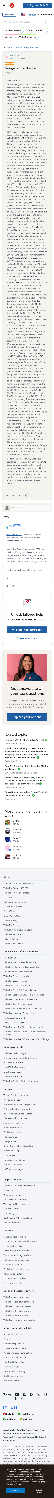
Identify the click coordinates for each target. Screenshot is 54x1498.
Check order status (12, 1072)
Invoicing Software (12, 1380)
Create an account (27, 638)
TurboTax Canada (11, 925)
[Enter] (5, 22)
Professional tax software (14, 1348)
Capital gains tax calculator (15, 1269)
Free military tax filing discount (17, 971)
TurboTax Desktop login (14, 1053)
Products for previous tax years (17, 930)
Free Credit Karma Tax (13, 1362)
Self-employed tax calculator (16, 1260)
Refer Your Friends (11, 1222)
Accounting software (12, 1334)
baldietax (17, 855)
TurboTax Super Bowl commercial (19, 1302)
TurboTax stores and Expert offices (19, 1013)
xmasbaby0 (18, 846)
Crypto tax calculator (12, 1264)
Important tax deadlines (14, 1160)
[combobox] (24, 22)
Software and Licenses (23, 1433)
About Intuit (9, 1430)
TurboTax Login (10, 1209)
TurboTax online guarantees (16, 893)
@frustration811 (13, 534)
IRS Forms (8, 897)
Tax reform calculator (13, 1283)
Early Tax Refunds (11, 939)
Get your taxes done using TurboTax (21, 47)
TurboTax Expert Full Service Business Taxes (23, 995)
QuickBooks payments (13, 1343)
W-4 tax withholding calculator (17, 1255)
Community (8, 1213)
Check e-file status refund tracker (18, 1251)
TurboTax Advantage (12, 1076)
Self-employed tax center (14, 902)
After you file (11, 799)
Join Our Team (24, 1430)
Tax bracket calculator (13, 1246)
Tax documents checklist (14, 1278)
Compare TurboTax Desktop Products (20, 1058)
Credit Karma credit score (15, 1357)
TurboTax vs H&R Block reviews (17, 1306)
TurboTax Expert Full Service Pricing (20, 990)
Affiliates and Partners (33, 1437)
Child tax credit (10, 1155)
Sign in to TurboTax (29, 629)
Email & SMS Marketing (14, 1371)
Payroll (6, 1339)
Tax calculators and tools (14, 1237)
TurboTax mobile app (13, 934)
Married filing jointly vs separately (19, 1104)
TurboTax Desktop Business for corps (20, 1081)
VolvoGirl (17, 829)
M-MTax (16, 821)
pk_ (10, 525)
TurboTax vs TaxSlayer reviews (17, 1311)
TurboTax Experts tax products (17, 976)
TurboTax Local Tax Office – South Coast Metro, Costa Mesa (25, 1033)
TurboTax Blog (10, 920)
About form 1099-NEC (13, 1123)
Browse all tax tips (11, 1100)
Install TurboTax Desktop (14, 1067)
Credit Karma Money (12, 916)
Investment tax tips (11, 1150)
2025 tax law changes (13, 1169)
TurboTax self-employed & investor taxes (22, 967)
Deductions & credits (14, 743)
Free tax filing (9, 958)
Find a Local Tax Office (13, 1022)
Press (35, 1430)
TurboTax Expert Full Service (16, 985)
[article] (27, 556)
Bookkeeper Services (13, 1376)
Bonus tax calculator (12, 1274)
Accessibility (9, 1440)
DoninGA (17, 838)
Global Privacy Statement (30, 1472)
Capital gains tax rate (13, 1132)
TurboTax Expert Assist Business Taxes (20, 999)
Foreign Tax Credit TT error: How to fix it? (24, 740)
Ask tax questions (13, 30)
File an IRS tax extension (14, 1199)
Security (7, 1433)
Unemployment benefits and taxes (19, 1146)
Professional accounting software (18, 1353)
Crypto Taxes (9, 911)
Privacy (43, 1430)
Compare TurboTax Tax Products (18, 883)
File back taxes (10, 1137)
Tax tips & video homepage (16, 1095)
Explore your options (27, 717)
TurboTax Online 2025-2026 (16, 888)
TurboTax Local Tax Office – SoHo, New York (24, 1027)
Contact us (8, 1190)
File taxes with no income (15, 1118)
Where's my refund (12, 1195)
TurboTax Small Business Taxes (17, 1004)
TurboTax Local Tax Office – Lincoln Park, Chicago (26, 1039)
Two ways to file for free (14, 1204)
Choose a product (36, 30)
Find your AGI (10, 1141)
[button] (9, 15)
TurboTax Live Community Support (19, 1185)
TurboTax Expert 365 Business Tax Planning (23, 1008)
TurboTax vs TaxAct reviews (16, 1315)
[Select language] (23, 14)
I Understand (15, 1490)
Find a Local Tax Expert (14, 1018)
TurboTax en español (13, 943)
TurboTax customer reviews (16, 1297)
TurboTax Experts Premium (15, 981)
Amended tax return (12, 1127)
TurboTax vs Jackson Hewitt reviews (19, 1320)
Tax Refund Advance (12, 907)
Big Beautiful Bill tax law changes (18, 1218)
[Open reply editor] (27, 507)
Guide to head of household (16, 1109)
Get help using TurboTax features (20, 37)
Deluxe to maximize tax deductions (19, 962)
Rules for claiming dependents (17, 1114)
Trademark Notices (12, 1437)
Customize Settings (39, 1491)
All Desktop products (13, 1062)
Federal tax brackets (12, 1164)
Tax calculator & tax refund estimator (20, 1241)
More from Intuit (10, 1367)
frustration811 (15, 55)
